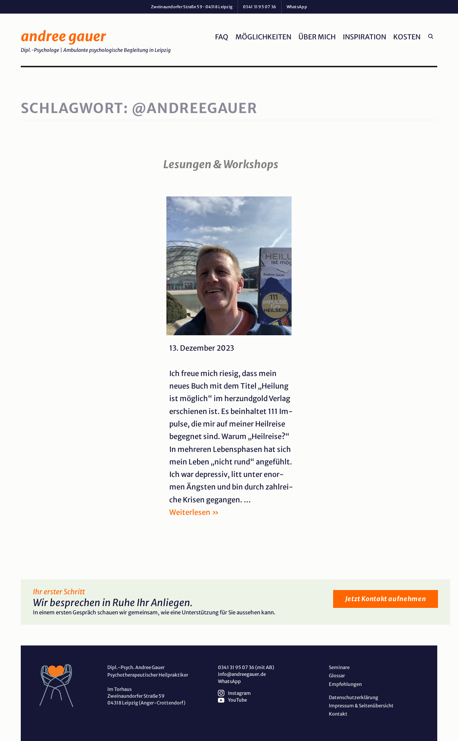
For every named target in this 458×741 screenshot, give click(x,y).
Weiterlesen (194, 512)
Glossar (337, 676)
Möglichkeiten (263, 37)
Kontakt (338, 714)
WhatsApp (229, 681)
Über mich (317, 37)
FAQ (221, 37)
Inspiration (364, 37)
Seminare (339, 667)
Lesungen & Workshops (220, 164)
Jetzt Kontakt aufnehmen (385, 599)
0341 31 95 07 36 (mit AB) (246, 667)
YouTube (237, 700)
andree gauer (63, 36)
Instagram (239, 693)
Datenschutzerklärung (353, 697)
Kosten (406, 37)
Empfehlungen (345, 684)
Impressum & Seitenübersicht (361, 706)
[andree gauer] (62, 685)
